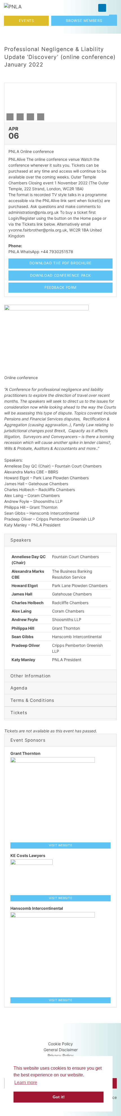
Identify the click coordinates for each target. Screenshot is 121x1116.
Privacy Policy (60, 1055)
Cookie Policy (60, 1043)
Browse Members (84, 21)
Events (26, 21)
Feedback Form (60, 287)
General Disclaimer (61, 1049)
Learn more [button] (25, 1082)
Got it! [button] (59, 1097)
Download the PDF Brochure (61, 263)
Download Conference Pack (60, 275)
